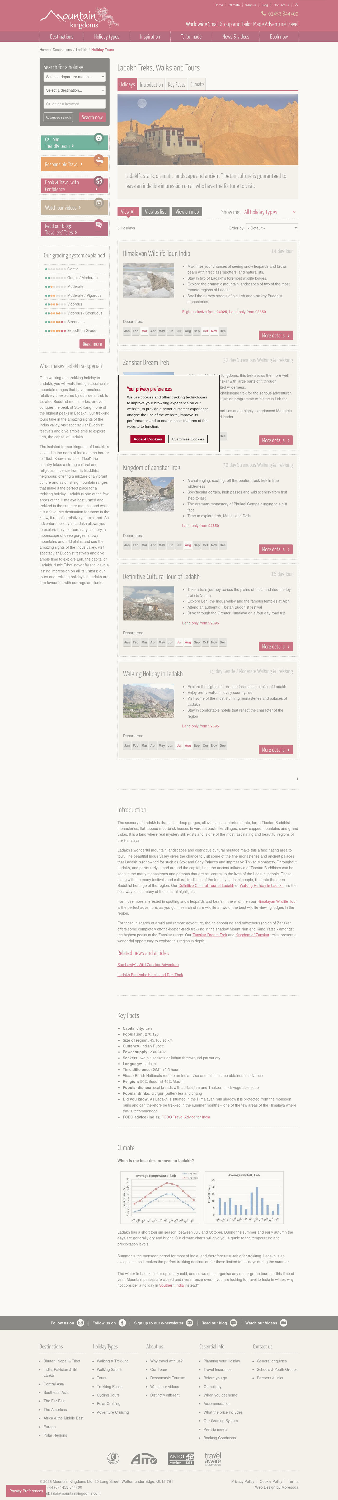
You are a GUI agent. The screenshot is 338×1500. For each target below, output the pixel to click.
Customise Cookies (188, 439)
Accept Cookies (148, 439)
